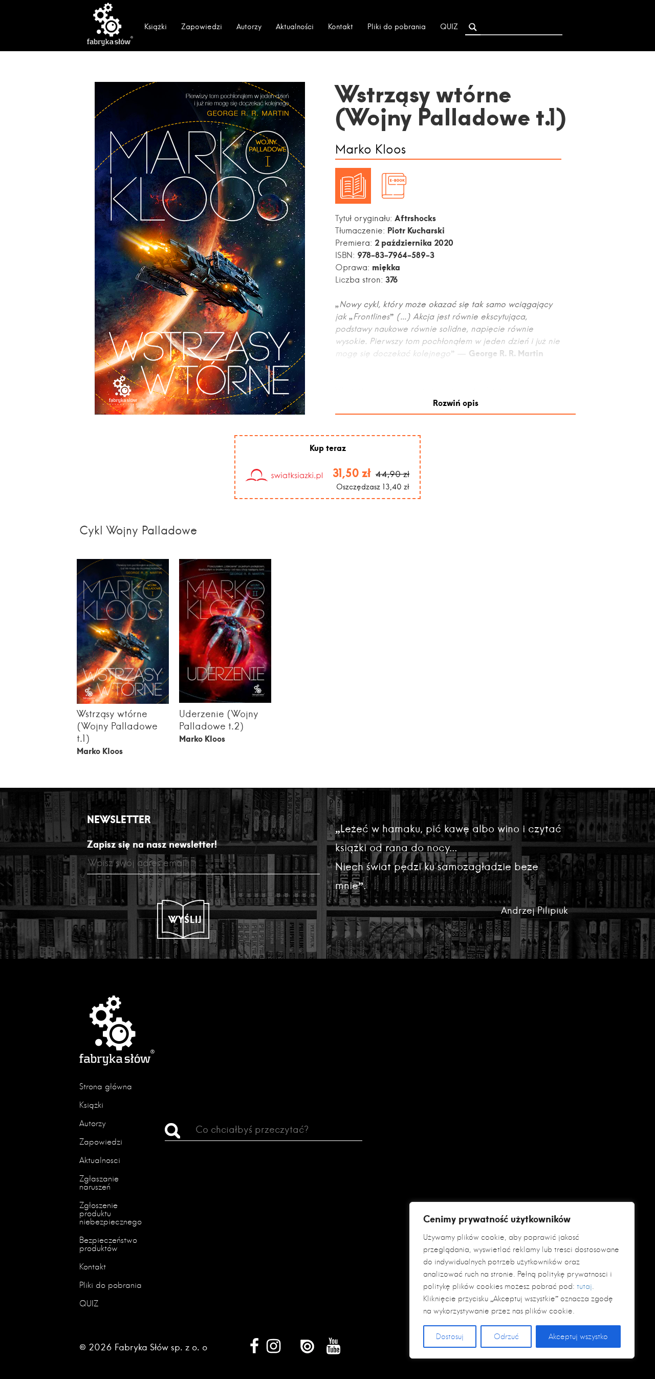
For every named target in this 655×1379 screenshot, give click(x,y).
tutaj (584, 1286)
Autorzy (248, 26)
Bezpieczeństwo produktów (108, 1244)
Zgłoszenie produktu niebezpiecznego (110, 1213)
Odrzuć (506, 1336)
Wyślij (185, 919)
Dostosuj (450, 1336)
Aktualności (295, 26)
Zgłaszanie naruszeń (99, 1183)
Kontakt (340, 26)
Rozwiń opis (455, 402)
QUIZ (449, 26)
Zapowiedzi (201, 26)
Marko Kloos (370, 150)
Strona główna (105, 1086)
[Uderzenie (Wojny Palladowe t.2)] (225, 699)
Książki (155, 26)
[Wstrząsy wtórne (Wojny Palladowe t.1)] (123, 701)
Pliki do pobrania (396, 26)
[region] (522, 1280)
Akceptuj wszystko (578, 1336)
